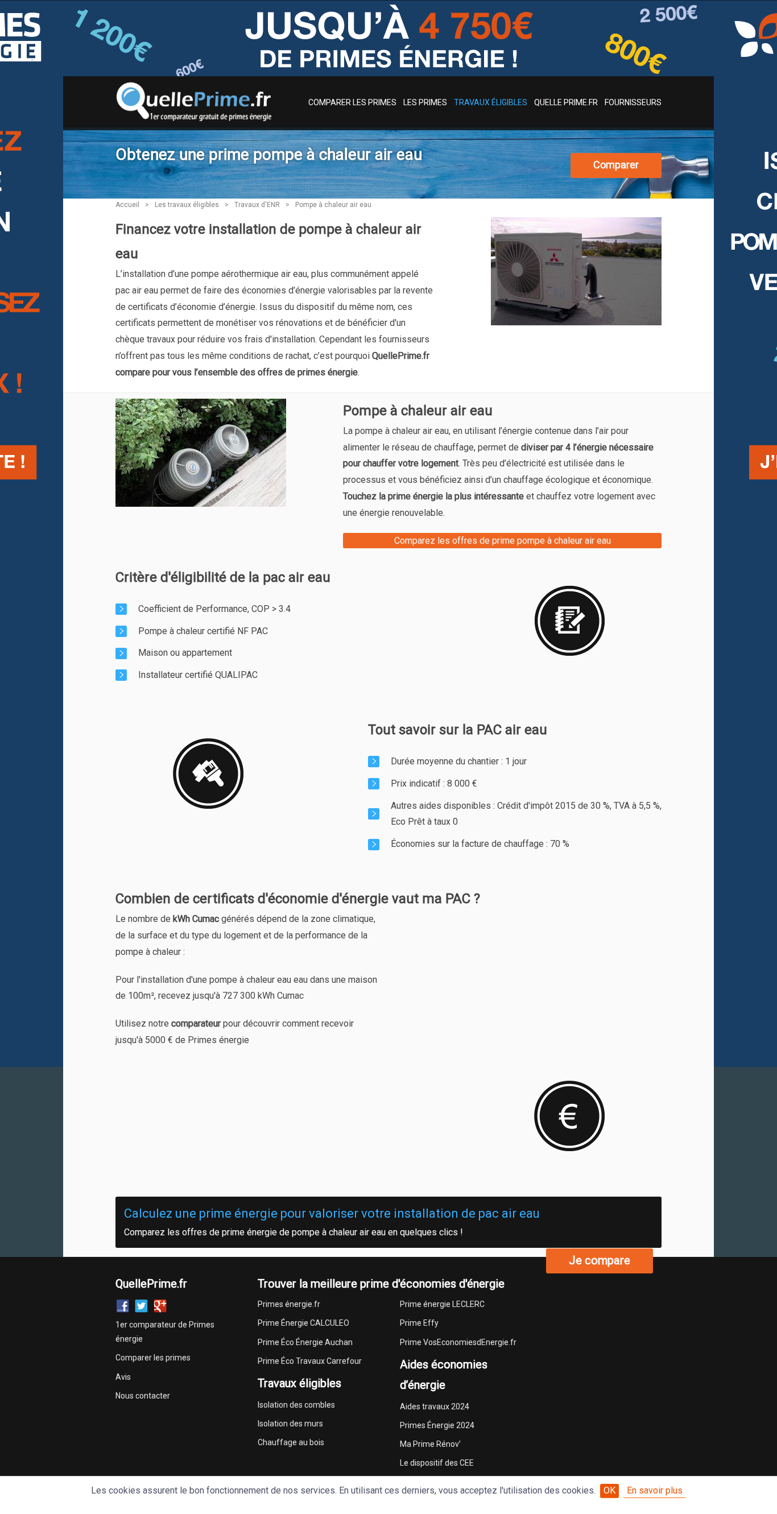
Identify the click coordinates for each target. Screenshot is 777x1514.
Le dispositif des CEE (437, 1462)
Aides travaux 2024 (434, 1406)
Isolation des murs (290, 1423)
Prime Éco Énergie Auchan (305, 1342)
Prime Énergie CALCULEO (303, 1322)
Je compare (599, 1260)
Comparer (616, 165)
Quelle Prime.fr (566, 102)
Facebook (122, 1306)
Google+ (160, 1306)
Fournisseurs (633, 102)
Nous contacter (142, 1395)
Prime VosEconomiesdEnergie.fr (458, 1342)
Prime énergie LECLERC (442, 1304)
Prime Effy (419, 1322)
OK (609, 1490)
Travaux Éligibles (490, 102)
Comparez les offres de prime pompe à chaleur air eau (502, 540)
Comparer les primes (153, 1357)
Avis (123, 1376)
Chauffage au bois (291, 1442)
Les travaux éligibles (187, 205)
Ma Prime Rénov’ (430, 1444)
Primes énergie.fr (289, 1304)
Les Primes (425, 102)
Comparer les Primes (352, 102)
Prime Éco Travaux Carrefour (310, 1361)
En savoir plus (655, 1490)
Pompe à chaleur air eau (333, 205)
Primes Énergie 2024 (437, 1425)
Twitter (141, 1306)
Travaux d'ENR (257, 205)
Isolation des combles (296, 1404)
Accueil (127, 205)
